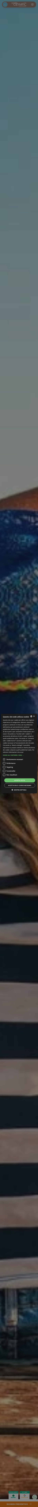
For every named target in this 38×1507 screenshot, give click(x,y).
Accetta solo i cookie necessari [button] (19, 785)
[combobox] (31, 716)
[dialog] (19, 753)
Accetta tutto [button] (19, 780)
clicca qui (20, 752)
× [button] (34, 716)
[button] (19, 755)
